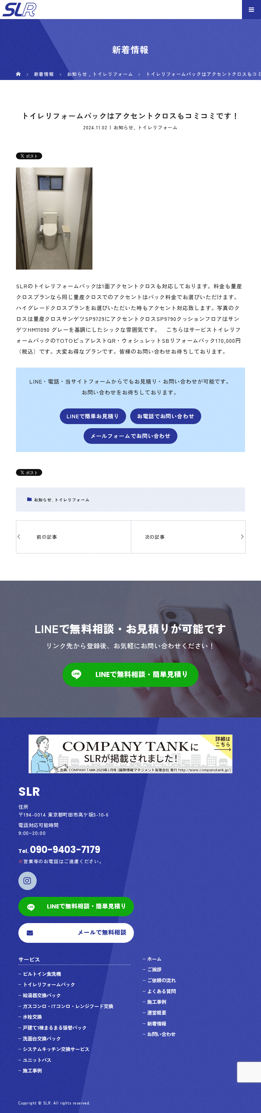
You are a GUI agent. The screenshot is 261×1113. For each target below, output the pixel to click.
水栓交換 (32, 1016)
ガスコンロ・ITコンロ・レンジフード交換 (68, 1006)
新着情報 (156, 1023)
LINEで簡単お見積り (93, 416)
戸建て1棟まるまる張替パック (55, 1027)
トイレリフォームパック (49, 984)
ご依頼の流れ (161, 980)
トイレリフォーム (157, 127)
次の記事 (155, 536)
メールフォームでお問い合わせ (130, 436)
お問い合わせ (161, 1033)
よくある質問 (161, 991)
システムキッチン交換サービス (56, 1048)
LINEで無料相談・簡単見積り (141, 674)
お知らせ (124, 127)
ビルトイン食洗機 (42, 973)
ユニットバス (37, 1059)
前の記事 (47, 536)
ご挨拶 (154, 969)
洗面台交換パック (42, 1038)
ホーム (154, 958)
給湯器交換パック (42, 995)
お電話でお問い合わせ (165, 416)
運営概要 (156, 1012)
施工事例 (32, 1070)
